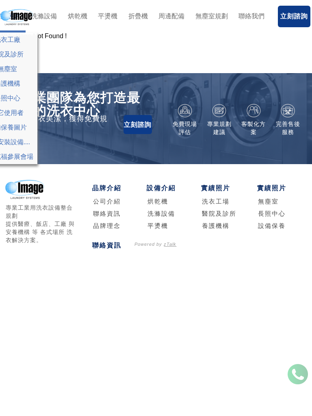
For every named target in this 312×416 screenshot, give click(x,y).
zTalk (170, 244)
